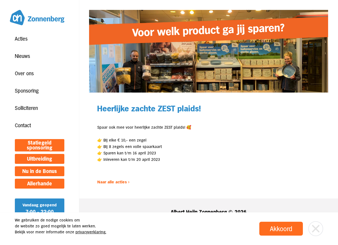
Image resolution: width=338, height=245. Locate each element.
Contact (23, 125)
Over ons (24, 73)
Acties (21, 39)
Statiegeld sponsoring (39, 145)
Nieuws (22, 56)
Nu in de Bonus (39, 171)
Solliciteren (26, 108)
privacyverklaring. (90, 232)
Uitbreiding (39, 159)
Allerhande (39, 184)
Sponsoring (27, 91)
